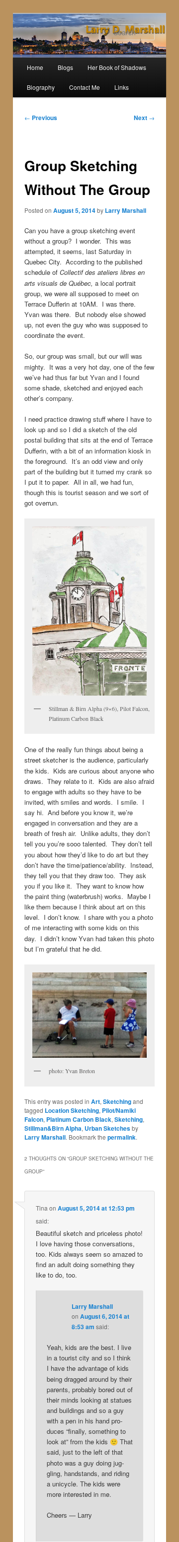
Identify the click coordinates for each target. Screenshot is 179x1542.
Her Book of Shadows (117, 67)
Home (35, 67)
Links (121, 87)
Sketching (117, 1101)
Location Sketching (72, 1110)
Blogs (65, 67)
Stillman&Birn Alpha (53, 1128)
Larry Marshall (125, 210)
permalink (121, 1137)
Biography (41, 87)
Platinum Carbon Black (78, 1119)
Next (144, 117)
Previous (40, 117)
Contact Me (84, 87)
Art (95, 1101)
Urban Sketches (107, 1128)
